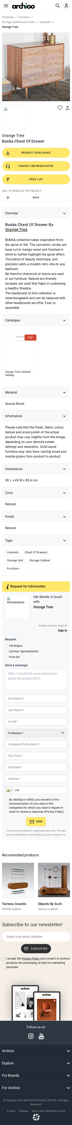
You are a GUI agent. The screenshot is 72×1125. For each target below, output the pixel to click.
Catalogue (15, 645)
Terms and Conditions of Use (48, 1110)
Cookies (23, 1110)
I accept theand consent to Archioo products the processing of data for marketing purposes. (38, 963)
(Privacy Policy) (54, 811)
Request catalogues (36, 152)
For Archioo (11, 1088)
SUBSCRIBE (39, 948)
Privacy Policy (31, 958)
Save (36, 197)
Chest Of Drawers (36, 552)
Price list (14, 657)
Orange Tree (13, 135)
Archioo (8, 1051)
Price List (36, 179)
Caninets (13, 552)
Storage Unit (15, 560)
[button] (9, 790)
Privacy (11, 1110)
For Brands (10, 1075)
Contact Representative (36, 166)
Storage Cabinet (39, 560)
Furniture (13, 568)
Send (39, 821)
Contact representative (23, 651)
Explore (8, 1063)
